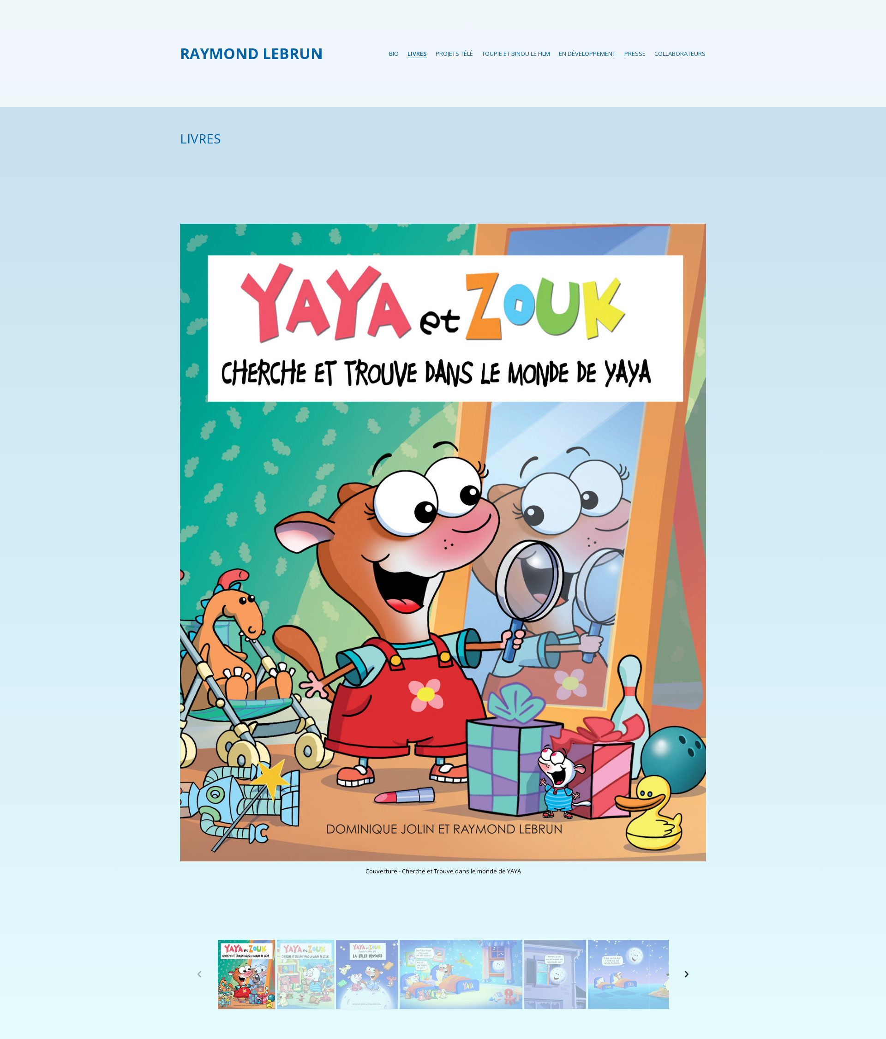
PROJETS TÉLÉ (454, 53)
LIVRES (417, 53)
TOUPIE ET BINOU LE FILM (516, 53)
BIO (394, 53)
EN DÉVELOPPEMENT (587, 53)
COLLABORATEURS (680, 53)
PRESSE (635, 53)
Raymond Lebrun (251, 53)
